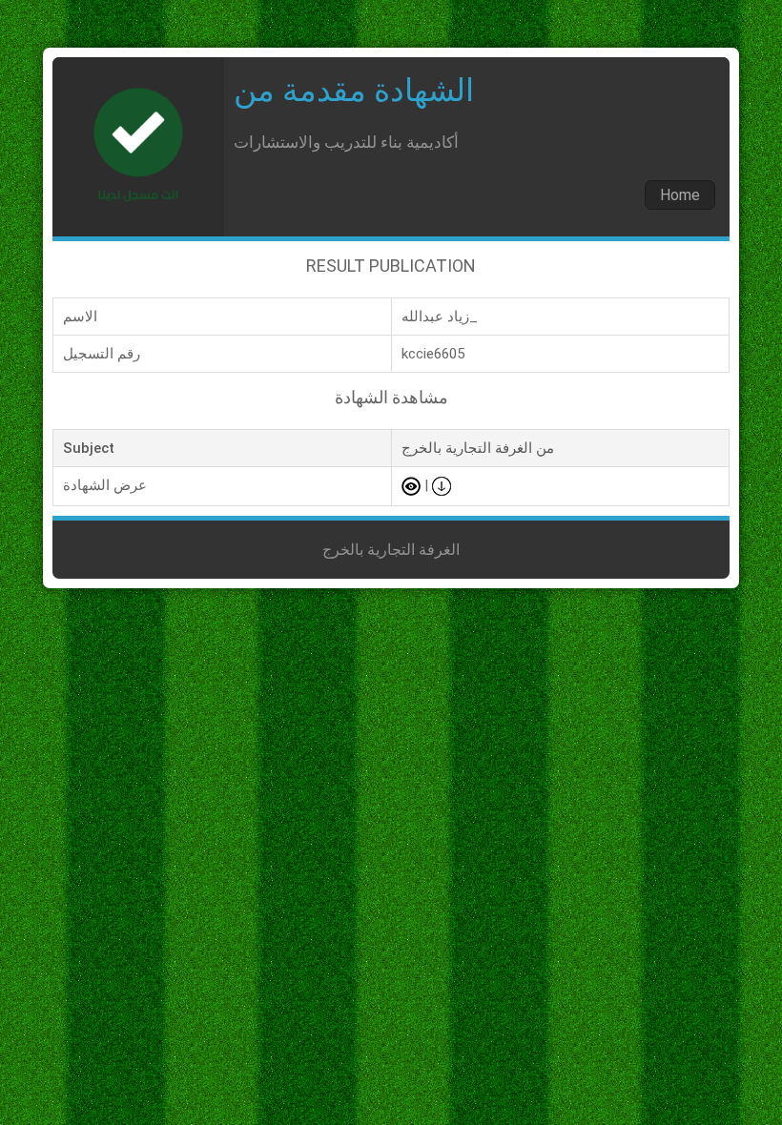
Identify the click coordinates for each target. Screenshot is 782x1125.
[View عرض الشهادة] (411, 485)
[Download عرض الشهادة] (441, 485)
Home (680, 195)
